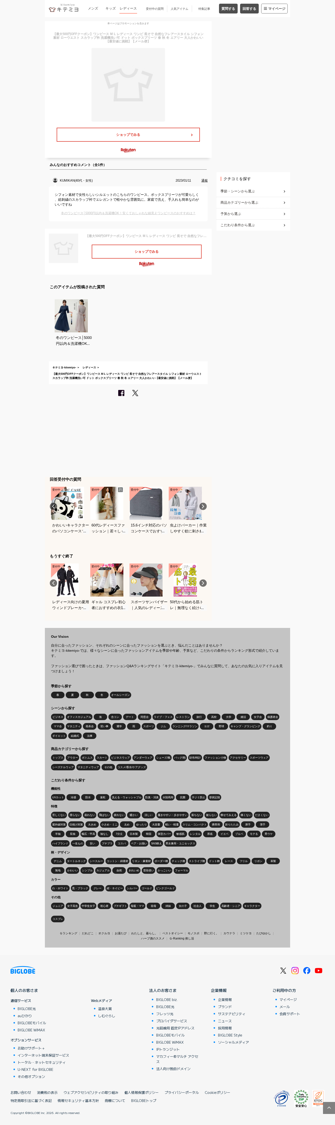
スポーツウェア (259, 757)
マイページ (276, 9)
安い (92, 843)
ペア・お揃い (139, 843)
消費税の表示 (47, 1092)
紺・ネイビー (115, 888)
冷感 (73, 797)
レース (229, 861)
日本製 (134, 833)
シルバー (132, 888)
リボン (258, 861)
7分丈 (119, 833)
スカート (102, 757)
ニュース (225, 1020)
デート (130, 716)
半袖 (58, 833)
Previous (53, 506)
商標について (115, 1100)
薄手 (262, 824)
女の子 (183, 905)
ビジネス (57, 716)
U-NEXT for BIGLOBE (35, 1069)
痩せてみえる (228, 814)
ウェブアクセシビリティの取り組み (91, 1092)
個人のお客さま (24, 990)
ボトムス (87, 757)
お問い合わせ (21, 1092)
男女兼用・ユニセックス (180, 843)
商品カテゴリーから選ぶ (239, 202)
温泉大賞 (105, 1008)
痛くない (246, 814)
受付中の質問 (155, 9)
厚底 (210, 833)
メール (285, 1006)
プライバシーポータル (182, 1092)
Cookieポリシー (217, 1092)
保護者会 (272, 716)
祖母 (153, 905)
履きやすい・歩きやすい (172, 814)
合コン (115, 716)
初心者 (104, 905)
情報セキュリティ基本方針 (78, 1100)
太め (126, 824)
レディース (128, 8)
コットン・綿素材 (117, 861)
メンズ (93, 8)
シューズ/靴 (163, 757)
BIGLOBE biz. (167, 999)
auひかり (25, 1015)
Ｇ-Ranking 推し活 (181, 938)
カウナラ (229, 933)
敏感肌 (180, 833)
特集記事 (204, 9)
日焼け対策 (76, 824)
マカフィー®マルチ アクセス (177, 1059)
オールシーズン (120, 694)
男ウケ (269, 833)
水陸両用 (168, 797)
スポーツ (148, 726)
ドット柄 (214, 861)
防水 (88, 797)
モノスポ (193, 933)
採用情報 (225, 1027)
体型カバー (164, 833)
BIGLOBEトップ (143, 1100)
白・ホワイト (60, 888)
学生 (212, 905)
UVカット (58, 797)
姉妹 (168, 905)
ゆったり (141, 824)
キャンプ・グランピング (245, 726)
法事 (89, 735)
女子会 (258, 716)
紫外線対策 (59, 824)
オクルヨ (104, 933)
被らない (211, 814)
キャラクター (252, 905)
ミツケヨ (246, 933)
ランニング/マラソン (184, 726)
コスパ (122, 843)
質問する (228, 9)
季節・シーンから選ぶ (237, 191)
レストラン (183, 716)
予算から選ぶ (230, 214)
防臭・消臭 (152, 797)
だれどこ (88, 933)
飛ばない (104, 814)
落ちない (196, 814)
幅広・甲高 (88, 833)
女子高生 (72, 905)
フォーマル (181, 870)
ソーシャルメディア (233, 1042)
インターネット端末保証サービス (43, 1055)
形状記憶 (214, 797)
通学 (119, 726)
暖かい (134, 814)
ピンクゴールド (165, 888)
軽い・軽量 (172, 824)
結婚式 (75, 735)
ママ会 (58, 726)
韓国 (148, 833)
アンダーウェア (143, 757)
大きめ (92, 824)
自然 (119, 870)
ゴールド (147, 888)
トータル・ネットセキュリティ (42, 1062)
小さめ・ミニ (109, 824)
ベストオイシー (172, 933)
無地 (58, 870)
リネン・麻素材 (141, 861)
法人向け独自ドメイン (173, 1068)
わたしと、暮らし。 (144, 933)
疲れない (119, 814)
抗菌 (182, 797)
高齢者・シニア (230, 905)
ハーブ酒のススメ (153, 938)
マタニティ (73, 726)
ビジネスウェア (120, 757)
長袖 (72, 833)
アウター (72, 757)
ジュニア (57, 905)
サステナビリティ (231, 1013)
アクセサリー (238, 757)
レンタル (195, 833)
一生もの (77, 843)
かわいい (72, 870)
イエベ (224, 833)
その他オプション (31, 1076)
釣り (269, 726)
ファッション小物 (215, 757)
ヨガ (206, 726)
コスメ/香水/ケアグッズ (131, 767)
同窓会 (145, 716)
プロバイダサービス (171, 1020)
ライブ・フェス (163, 716)
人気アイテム (179, 9)
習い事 (104, 726)
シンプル (87, 870)
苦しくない (59, 814)
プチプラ (107, 843)
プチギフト (120, 905)
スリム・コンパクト (194, 824)
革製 (273, 861)
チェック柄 (178, 861)
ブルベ (239, 833)
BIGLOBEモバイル (32, 1022)
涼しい (148, 814)
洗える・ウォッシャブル (127, 797)
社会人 (197, 905)
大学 (228, 716)
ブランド (225, 1006)
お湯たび (121, 933)
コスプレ (57, 918)
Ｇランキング (68, 933)
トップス (57, 757)
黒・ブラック (80, 888)
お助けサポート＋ (31, 1048)
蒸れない (89, 814)
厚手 (248, 824)
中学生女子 (88, 905)
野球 (221, 726)
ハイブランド (60, 843)
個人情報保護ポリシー (141, 1092)
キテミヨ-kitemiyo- (64, 367)
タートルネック (76, 861)
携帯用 (216, 824)
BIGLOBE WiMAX (31, 1029)
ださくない (262, 814)
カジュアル (103, 870)
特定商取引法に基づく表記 (31, 1100)
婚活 (243, 716)
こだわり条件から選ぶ (237, 225)
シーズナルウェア (63, 767)
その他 (108, 767)
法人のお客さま (163, 990)
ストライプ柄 (197, 861)
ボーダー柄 (161, 861)
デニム (58, 861)
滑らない (75, 814)
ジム (163, 726)
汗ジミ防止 (198, 797)
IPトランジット (168, 1049)
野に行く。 (211, 933)
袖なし (104, 833)
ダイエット (59, 735)
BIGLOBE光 (27, 1008)
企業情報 (219, 990)
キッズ (110, 8)
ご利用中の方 (284, 990)
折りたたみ (232, 824)
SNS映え (156, 843)
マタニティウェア (88, 767)
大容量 (156, 824)
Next (203, 506)
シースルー (96, 861)
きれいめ (134, 870)
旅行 (199, 716)
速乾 (102, 797)
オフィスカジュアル (79, 716)
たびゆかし (263, 933)
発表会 (90, 726)
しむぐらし (106, 1015)
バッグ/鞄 (180, 757)
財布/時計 (195, 757)
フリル (244, 861)
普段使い (148, 870)
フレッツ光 (164, 1013)
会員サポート (290, 1013)
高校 (214, 716)
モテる (254, 833)
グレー (97, 888)
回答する (249, 9)
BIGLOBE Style (230, 1035)
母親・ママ (137, 905)
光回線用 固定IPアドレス (175, 1027)
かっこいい (164, 870)
